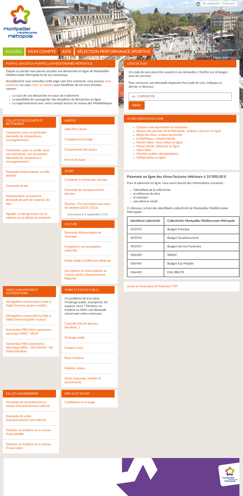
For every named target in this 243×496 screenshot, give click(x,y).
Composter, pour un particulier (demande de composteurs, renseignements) (26, 136)
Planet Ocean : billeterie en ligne (157, 146)
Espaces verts (74, 348)
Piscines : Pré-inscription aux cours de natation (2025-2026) (88, 206)
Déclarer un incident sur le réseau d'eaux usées (28, 446)
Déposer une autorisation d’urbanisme (161, 127)
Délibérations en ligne (151, 157)
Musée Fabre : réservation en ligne (159, 142)
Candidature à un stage (80, 402)
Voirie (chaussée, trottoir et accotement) (83, 380)
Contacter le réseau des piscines (86, 179)
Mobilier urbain (75, 368)
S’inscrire (228, 3)
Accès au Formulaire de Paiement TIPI (152, 286)
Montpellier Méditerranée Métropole (121, 22)
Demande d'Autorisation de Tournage (83, 234)
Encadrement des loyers (81, 149)
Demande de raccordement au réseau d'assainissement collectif (28, 404)
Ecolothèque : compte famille (155, 138)
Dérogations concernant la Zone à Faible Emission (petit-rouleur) (28, 317)
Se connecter (211, 3)
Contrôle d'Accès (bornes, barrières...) (82, 325)
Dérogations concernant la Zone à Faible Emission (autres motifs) (28, 303)
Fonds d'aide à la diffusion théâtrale (88, 260)
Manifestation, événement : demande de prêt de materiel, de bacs (27, 200)
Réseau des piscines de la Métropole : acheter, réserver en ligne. (179, 131)
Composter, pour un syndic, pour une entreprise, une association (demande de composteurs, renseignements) (27, 156)
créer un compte (42, 85)
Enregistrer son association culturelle (83, 248)
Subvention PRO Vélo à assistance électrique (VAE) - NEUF (28, 331)
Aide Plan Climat (76, 129)
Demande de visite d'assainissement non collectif (26, 418)
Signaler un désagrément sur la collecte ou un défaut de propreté (28, 216)
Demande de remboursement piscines (84, 192)
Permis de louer (75, 159)
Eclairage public (75, 337)
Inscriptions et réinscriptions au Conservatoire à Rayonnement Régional (86, 274)
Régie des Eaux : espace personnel (159, 135)
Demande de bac (17, 186)
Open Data (143, 150)
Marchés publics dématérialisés (157, 154)
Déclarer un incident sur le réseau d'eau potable (28, 432)
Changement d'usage (79, 139)
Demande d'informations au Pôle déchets (28, 173)
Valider (136, 105)
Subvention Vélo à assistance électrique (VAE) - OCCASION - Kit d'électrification (29, 347)
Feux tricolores (74, 358)
